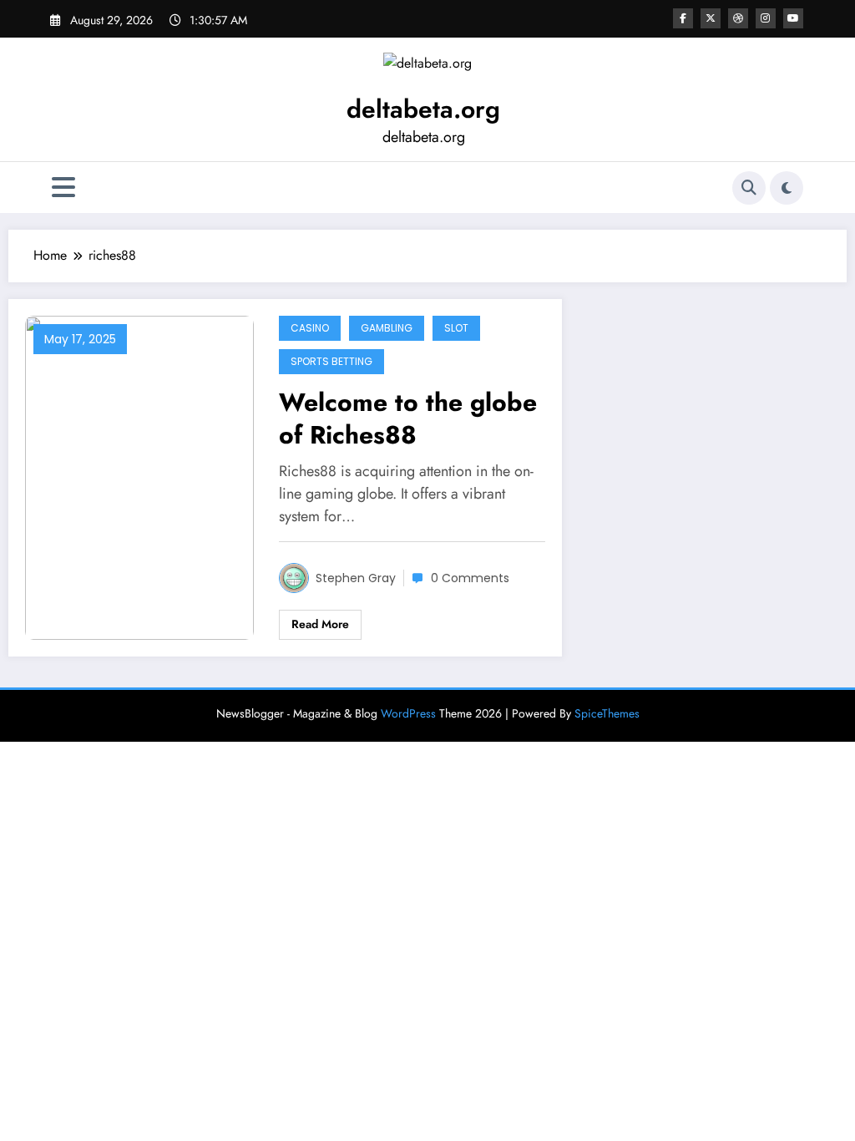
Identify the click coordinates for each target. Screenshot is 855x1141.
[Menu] (63, 187)
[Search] (749, 187)
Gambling (386, 328)
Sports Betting (331, 361)
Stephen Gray (356, 578)
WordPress (408, 713)
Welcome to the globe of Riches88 (408, 418)
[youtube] (793, 18)
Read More (320, 624)
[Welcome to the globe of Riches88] (139, 475)
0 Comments (470, 578)
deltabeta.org (423, 109)
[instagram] (766, 18)
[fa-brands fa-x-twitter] (711, 18)
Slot (456, 328)
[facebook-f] (683, 18)
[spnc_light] (786, 188)
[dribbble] (738, 18)
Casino (310, 328)
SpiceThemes (607, 713)
